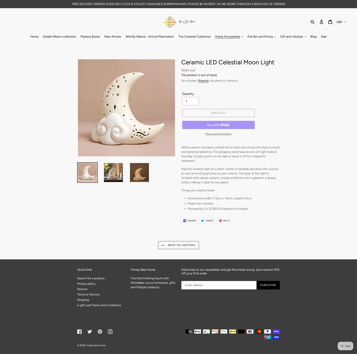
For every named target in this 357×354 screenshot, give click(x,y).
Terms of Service (88, 294)
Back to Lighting (181, 245)
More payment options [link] (218, 134)
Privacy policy (86, 283)
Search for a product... (91, 278)
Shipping (203, 80)
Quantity (188, 94)
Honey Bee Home (95, 345)
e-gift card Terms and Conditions (99, 305)
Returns (82, 289)
